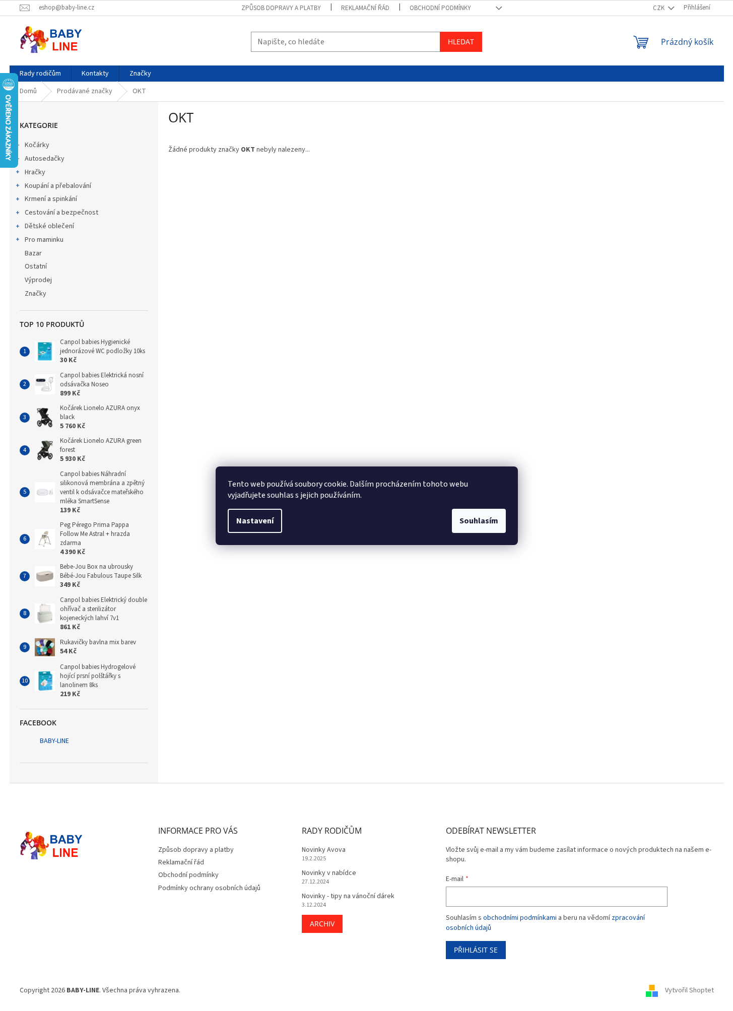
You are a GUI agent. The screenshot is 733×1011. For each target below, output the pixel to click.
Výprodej (38, 280)
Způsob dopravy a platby (281, 8)
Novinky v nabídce (329, 873)
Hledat (461, 41)
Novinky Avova (324, 850)
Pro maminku (44, 240)
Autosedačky (44, 159)
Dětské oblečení (49, 226)
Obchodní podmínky (440, 8)
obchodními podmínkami (520, 918)
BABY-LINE (54, 741)
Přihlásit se (476, 950)
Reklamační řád (365, 8)
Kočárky (37, 145)
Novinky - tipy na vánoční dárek (348, 896)
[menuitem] (40, 73)
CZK (659, 8)
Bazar (33, 253)
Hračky (35, 172)
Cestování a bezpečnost (61, 213)
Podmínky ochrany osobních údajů (209, 888)
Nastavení (255, 520)
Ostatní (36, 266)
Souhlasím (478, 520)
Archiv (322, 923)
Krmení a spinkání (51, 199)
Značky (35, 294)
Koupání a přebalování (58, 186)
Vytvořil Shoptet (689, 990)
